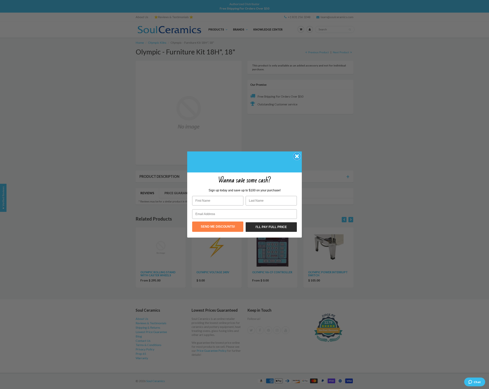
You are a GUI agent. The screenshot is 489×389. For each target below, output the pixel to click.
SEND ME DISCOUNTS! (218, 226)
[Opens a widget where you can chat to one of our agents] (474, 382)
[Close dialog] (297, 156)
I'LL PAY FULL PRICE (271, 227)
